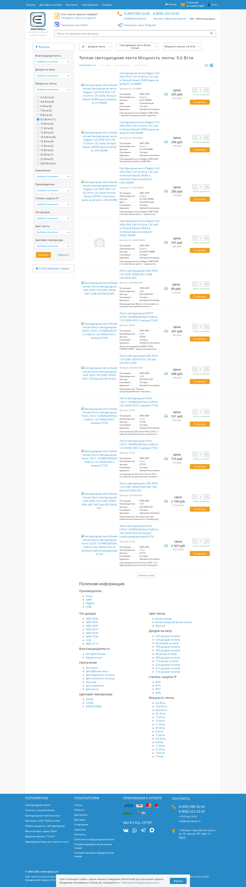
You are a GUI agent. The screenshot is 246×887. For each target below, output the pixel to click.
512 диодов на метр (167, 668)
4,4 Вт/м (160, 738)
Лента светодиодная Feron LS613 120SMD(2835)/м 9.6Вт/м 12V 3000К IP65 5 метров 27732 (138, 444)
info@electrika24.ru (135, 18)
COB (88, 640)
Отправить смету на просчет (78, 18)
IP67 (158, 689)
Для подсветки (95, 685)
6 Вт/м (159, 731)
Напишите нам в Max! (74, 25)
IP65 (158, 682)
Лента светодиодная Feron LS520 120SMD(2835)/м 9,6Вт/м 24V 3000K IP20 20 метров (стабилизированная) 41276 (138, 531)
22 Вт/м (160, 749)
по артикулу (141, 65)
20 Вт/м (160, 728)
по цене (106, 65)
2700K (89, 702)
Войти (214, 4)
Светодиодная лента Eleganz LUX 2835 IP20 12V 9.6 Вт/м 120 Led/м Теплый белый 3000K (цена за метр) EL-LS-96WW (139, 78)
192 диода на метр (166, 661)
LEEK (142, 291)
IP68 (158, 692)
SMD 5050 (92, 622)
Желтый (160, 625)
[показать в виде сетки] (206, 65)
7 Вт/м (159, 756)
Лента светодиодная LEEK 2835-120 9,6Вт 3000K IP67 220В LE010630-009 (138, 274)
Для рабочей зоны (97, 671)
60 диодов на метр (167, 643)
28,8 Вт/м (161, 710)
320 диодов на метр (167, 664)
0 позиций (195, 4)
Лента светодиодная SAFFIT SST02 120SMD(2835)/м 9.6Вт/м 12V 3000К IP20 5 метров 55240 (138, 316)
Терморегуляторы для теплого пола (46, 841)
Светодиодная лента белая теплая (135, 46)
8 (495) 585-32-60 (137, 13)
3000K (89, 699)
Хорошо (178, 880)
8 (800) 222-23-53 (166, 13)
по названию (122, 65)
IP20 (158, 685)
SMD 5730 (92, 636)
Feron (142, 418)
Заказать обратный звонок (169, 18)
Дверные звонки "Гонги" (40, 836)
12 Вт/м (160, 717)
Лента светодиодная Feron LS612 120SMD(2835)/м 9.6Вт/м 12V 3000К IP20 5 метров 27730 (138, 402)
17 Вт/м (160, 745)
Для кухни (92, 667)
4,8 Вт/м (160, 702)
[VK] (125, 830)
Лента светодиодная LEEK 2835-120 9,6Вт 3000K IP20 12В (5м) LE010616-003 (138, 359)
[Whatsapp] (134, 830)
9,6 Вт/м (160, 713)
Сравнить (166, 94)
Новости (79, 809)
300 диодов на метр (167, 650)
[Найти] (212, 33)
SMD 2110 (92, 643)
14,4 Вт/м (161, 706)
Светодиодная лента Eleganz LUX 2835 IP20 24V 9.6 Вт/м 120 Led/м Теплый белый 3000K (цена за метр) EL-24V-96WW (139, 127)
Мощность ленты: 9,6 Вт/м (180, 46)
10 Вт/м (160, 720)
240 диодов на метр (167, 636)
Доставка (79, 819)
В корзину (200, 102)
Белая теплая (163, 618)
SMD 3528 (92, 618)
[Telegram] (143, 830)
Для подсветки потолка (100, 674)
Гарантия (80, 829)
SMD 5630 (92, 633)
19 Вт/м (160, 753)
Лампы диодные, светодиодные (45, 825)
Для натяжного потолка (100, 678)
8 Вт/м (159, 742)
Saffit (142, 333)
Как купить (81, 814)
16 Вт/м (160, 735)
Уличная (91, 682)
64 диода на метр (166, 653)
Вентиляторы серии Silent (41, 831)
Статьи (78, 805)
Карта (182, 837)
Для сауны (92, 689)
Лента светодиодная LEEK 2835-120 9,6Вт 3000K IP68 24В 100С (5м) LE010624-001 (138, 487)
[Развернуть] (83, 46)
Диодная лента (96, 46)
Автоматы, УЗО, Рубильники (42, 820)
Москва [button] (172, 4)
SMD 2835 (92, 625)
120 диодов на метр (167, 639)
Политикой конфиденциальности (140, 882)
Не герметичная (95, 653)
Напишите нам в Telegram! (140, 25)
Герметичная (94, 657)
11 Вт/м (160, 724)
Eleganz (143, 97)
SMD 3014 (92, 629)
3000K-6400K (94, 706)
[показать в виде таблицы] (211, 65)
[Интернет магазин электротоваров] (38, 21)
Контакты (80, 834)
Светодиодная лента (37, 805)
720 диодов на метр (167, 671)
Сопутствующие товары (53, 268)
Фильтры (44, 47)
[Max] (152, 830)
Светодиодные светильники (42, 815)
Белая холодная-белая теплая (173, 622)
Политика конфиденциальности (94, 839)
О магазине (81, 824)
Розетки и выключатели (40, 810)
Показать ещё (146, 575)
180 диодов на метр (167, 646)
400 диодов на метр (167, 657)
